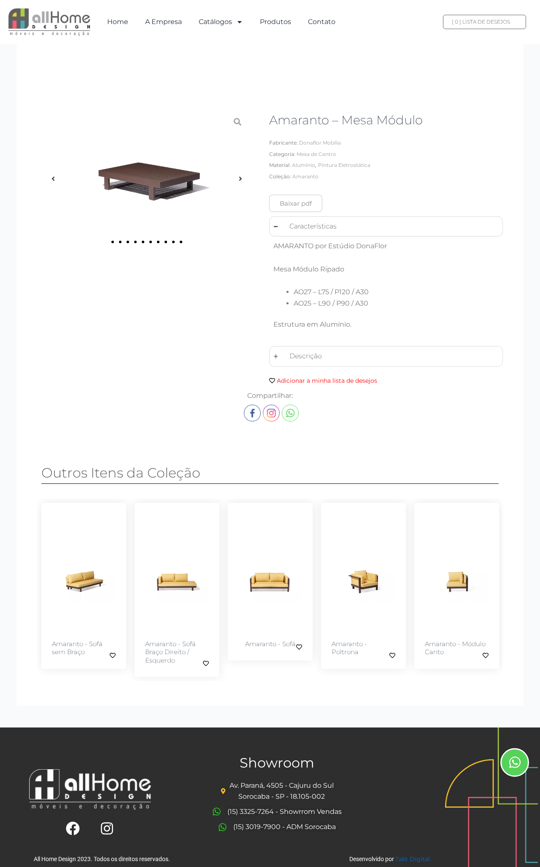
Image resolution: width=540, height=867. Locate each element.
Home (117, 22)
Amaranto (305, 176)
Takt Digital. (413, 859)
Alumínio (303, 165)
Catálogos (215, 22)
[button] (53, 178)
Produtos (275, 22)
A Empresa (163, 22)
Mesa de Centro (316, 154)
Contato (321, 22)
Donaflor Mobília (320, 143)
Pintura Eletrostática (344, 165)
